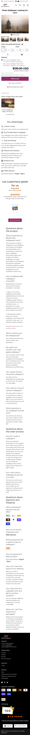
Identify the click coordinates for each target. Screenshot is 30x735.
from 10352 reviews (15, 190)
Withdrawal (4, 678)
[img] (15, 188)
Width (17, 47)
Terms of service (6, 658)
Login (3, 665)
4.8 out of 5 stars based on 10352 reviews (15, 720)
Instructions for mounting (9, 674)
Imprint (3, 654)
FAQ (2, 672)
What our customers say (8, 676)
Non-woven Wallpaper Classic (13, 60)
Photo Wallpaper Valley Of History (7, 110)
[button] (5, 39)
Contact (3, 652)
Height (3, 47)
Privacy (3, 656)
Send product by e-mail (16, 87)
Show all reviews (15, 220)
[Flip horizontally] (7, 54)
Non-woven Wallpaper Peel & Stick (14, 64)
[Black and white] (22, 54)
